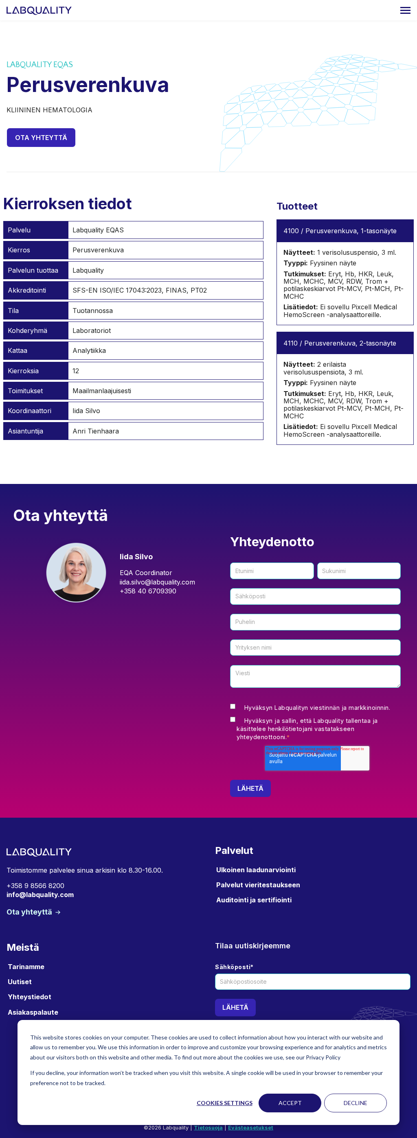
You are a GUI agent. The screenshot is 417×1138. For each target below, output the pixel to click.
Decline (355, 1102)
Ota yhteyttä (41, 137)
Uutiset (20, 982)
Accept (290, 1102)
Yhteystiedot (29, 997)
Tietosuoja (208, 1128)
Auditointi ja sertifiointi (254, 900)
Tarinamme (26, 967)
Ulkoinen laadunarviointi (256, 870)
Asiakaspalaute (33, 1012)
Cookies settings (224, 1102)
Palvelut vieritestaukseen (258, 885)
